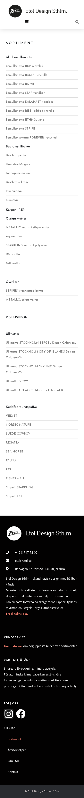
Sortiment (14, 739)
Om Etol (13, 761)
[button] (26, 21)
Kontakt (13, 772)
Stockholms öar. (17, 614)
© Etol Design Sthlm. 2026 (42, 791)
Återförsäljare (17, 750)
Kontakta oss (13, 646)
